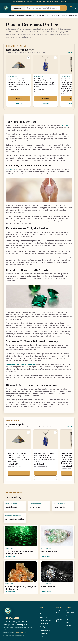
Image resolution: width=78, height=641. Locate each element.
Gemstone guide (59, 611)
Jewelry (64, 15)
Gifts (41, 636)
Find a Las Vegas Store (70, 611)
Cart (67, 619)
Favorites (20, 15)
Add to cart (18, 98)
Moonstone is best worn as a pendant (20, 364)
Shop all (11, 15)
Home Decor (54, 15)
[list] (39, 81)
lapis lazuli (66, 125)
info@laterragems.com (19, 632)
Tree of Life (30, 15)
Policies (69, 625)
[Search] (63, 8)
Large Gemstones (42, 15)
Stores (58, 616)
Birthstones (43, 633)
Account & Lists (59, 620)
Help (67, 622)
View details (19, 103)
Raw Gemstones (45, 630)
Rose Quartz (10, 169)
